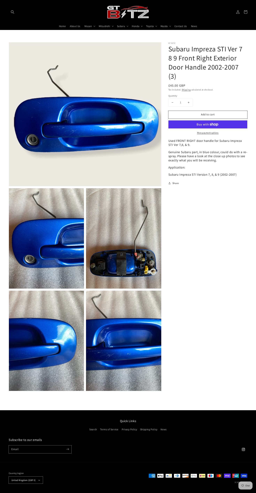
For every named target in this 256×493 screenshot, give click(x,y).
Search (93, 429)
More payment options (208, 132)
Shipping (186, 89)
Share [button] (175, 183)
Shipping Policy (148, 429)
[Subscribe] (67, 449)
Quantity (172, 95)
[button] (12, 12)
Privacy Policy (129, 429)
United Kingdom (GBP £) (23, 480)
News (163, 429)
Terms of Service (109, 429)
